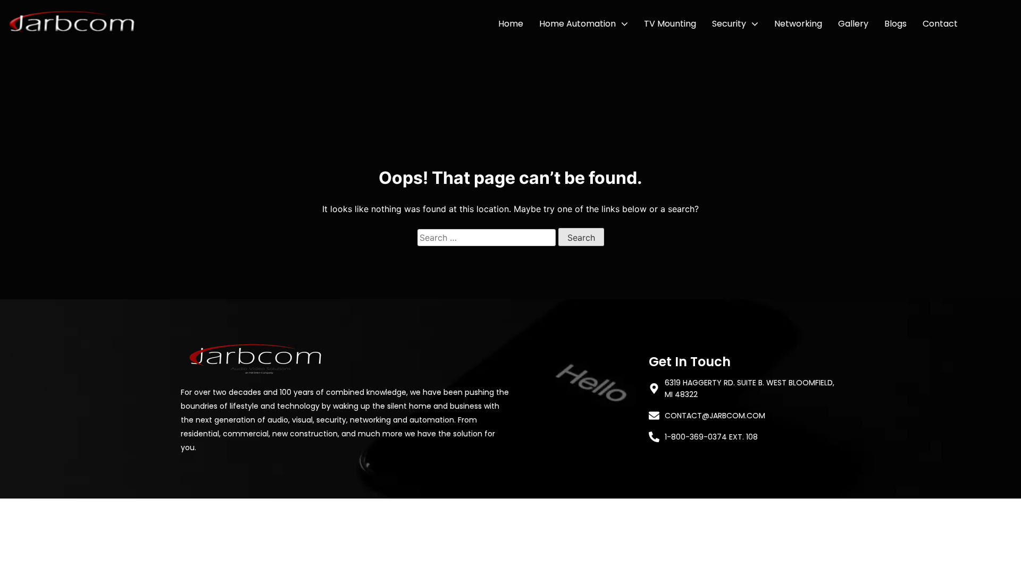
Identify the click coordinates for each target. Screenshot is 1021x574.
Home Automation (577, 24)
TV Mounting (670, 24)
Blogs (895, 24)
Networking (798, 24)
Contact (940, 24)
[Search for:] (487, 237)
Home (510, 24)
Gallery (853, 24)
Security (729, 24)
